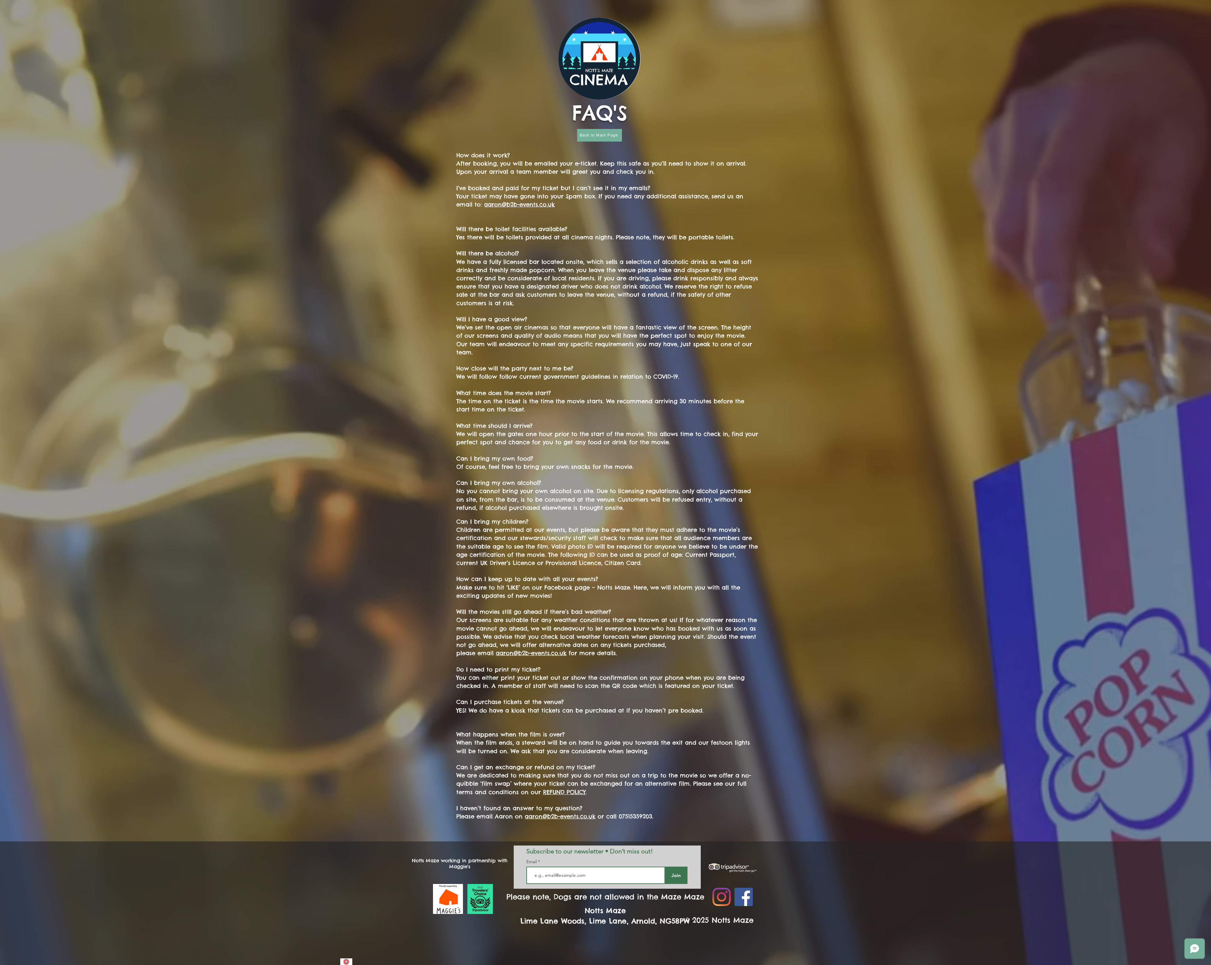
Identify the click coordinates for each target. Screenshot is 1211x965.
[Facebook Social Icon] (743, 897)
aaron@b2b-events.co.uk (519, 204)
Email (532, 861)
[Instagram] (721, 897)
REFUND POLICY (564, 792)
